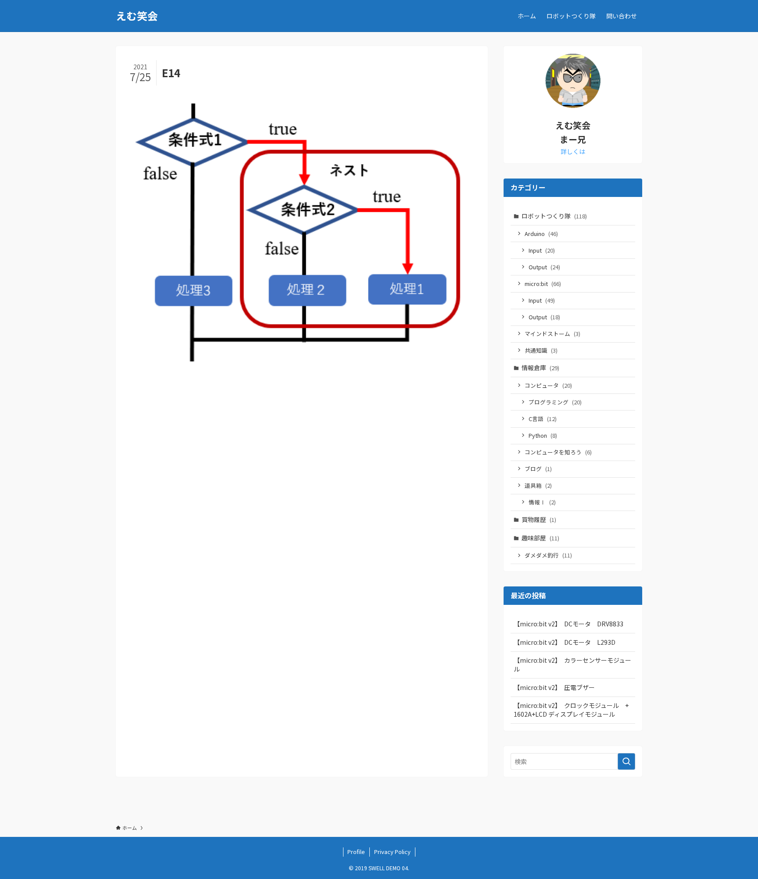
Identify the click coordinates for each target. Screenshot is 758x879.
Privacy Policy (392, 851)
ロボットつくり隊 (554, 215)
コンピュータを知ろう (558, 452)
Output (544, 267)
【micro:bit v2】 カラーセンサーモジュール (572, 664)
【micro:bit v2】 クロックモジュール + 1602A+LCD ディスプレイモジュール (574, 709)
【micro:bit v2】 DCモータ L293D (564, 642)
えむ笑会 (137, 16)
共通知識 (541, 350)
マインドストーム (552, 333)
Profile (356, 851)
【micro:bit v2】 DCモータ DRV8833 (568, 623)
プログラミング (555, 402)
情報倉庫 (540, 367)
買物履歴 (539, 519)
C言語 (543, 418)
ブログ (538, 469)
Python (543, 435)
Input (542, 250)
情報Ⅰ (542, 502)
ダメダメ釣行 (548, 555)
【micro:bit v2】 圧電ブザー (554, 687)
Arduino (541, 233)
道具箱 (538, 485)
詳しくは (573, 151)
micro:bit (543, 283)
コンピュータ (548, 385)
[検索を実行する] (626, 761)
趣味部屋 (540, 537)
